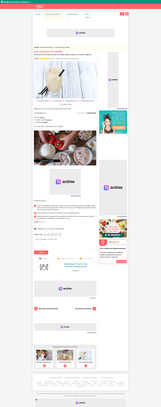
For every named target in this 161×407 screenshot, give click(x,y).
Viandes (100, 385)
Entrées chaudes (64, 383)
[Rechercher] (122, 13)
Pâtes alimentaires (43, 385)
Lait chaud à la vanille (62, 47)
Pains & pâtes (120, 383)
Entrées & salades (50, 383)
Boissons (40, 109)
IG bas (95, 383)
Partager (44, 258)
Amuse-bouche (49, 381)
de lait (42, 118)
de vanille (44, 122)
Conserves (94, 381)
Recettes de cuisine (53, 14)
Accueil (37, 14)
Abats (39, 381)
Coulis (121, 381)
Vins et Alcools (110, 385)
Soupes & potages (81, 385)
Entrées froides (76, 383)
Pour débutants (48, 109)
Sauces (70, 385)
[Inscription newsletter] (113, 228)
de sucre (49, 120)
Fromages (87, 383)
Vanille (69, 109)
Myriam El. (42, 222)
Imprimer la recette (66, 258)
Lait (65, 109)
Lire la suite (121, 261)
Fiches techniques (90, 378)
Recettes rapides (58, 109)
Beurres (59, 381)
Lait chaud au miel (65, 362)
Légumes (103, 383)
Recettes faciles (55, 378)
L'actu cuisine (87, 15)
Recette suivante (83, 308)
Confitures (85, 381)
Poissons (54, 385)
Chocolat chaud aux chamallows (46, 362)
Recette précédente (48, 308)
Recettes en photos (47, 47)
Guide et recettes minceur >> (17, 1)
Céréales (76, 381)
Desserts (39, 383)
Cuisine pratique (72, 14)
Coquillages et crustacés (108, 381)
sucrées (92, 385)
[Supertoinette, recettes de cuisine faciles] (40, 6)
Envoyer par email (88, 258)
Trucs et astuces (106, 378)
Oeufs (111, 383)
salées (63, 385)
